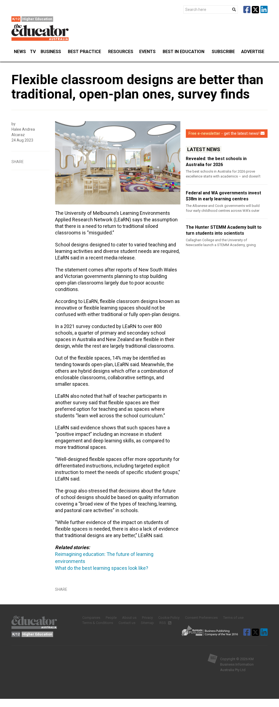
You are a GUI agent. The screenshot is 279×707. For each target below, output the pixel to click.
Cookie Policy (169, 618)
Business (51, 51)
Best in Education (183, 51)
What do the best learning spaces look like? (101, 568)
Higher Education (37, 19)
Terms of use (233, 618)
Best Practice (84, 51)
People (111, 618)
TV (33, 51)
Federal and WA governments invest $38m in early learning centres (223, 195)
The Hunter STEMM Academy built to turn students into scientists (224, 230)
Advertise (252, 51)
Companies (91, 618)
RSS (163, 623)
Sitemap (147, 623)
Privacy (147, 618)
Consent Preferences (201, 618)
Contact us (127, 623)
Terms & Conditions (97, 623)
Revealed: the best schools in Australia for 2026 (216, 161)
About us (129, 618)
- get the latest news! (224, 133)
